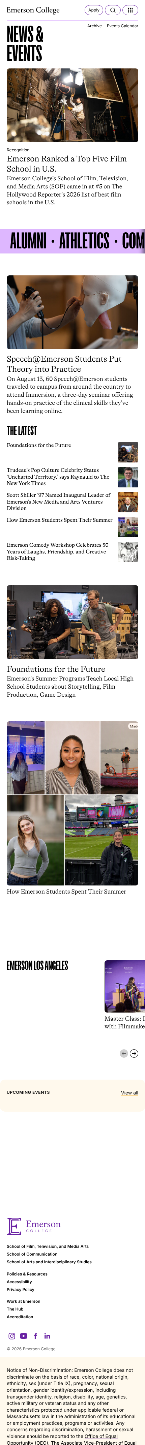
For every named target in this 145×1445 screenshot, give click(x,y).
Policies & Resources (27, 1273)
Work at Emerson (23, 1301)
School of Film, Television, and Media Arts (48, 1246)
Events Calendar (122, 25)
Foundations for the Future (39, 445)
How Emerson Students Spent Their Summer (60, 520)
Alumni (28, 241)
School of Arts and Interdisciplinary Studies (49, 1261)
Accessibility (19, 1281)
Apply (93, 9)
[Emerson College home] (72, 1226)
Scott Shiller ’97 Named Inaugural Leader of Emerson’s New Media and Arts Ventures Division (58, 501)
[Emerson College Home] (34, 11)
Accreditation (20, 1316)
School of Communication (32, 1254)
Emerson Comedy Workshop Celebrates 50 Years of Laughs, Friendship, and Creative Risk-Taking (57, 551)
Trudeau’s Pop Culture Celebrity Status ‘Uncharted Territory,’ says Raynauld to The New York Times (58, 476)
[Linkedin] (47, 1336)
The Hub (15, 1309)
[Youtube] (24, 1336)
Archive (94, 25)
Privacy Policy (20, 1289)
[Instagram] (12, 1336)
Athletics (84, 241)
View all (129, 1093)
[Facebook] (35, 1336)
